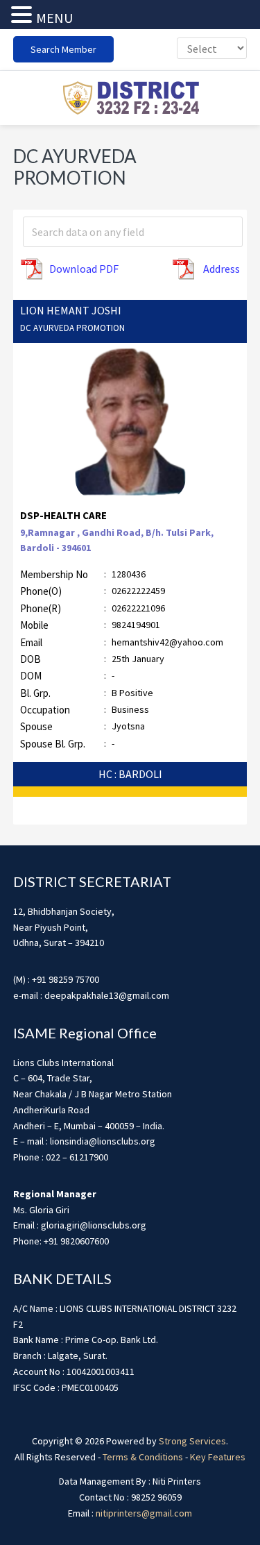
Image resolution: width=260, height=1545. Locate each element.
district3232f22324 (130, 98)
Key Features (217, 1457)
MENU (54, 17)
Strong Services (192, 1441)
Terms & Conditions (143, 1457)
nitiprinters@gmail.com (144, 1513)
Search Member (63, 49)
